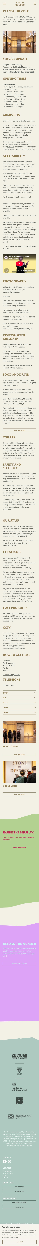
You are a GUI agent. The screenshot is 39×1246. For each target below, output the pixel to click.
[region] (19, 1235)
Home (20, 4)
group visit (10, 147)
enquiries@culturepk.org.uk (14, 648)
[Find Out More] (19, 732)
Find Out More (19, 430)
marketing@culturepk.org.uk (21, 329)
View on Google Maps (11, 675)
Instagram (9, 1161)
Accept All (19, 1242)
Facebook (5, 1161)
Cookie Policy (14, 1237)
